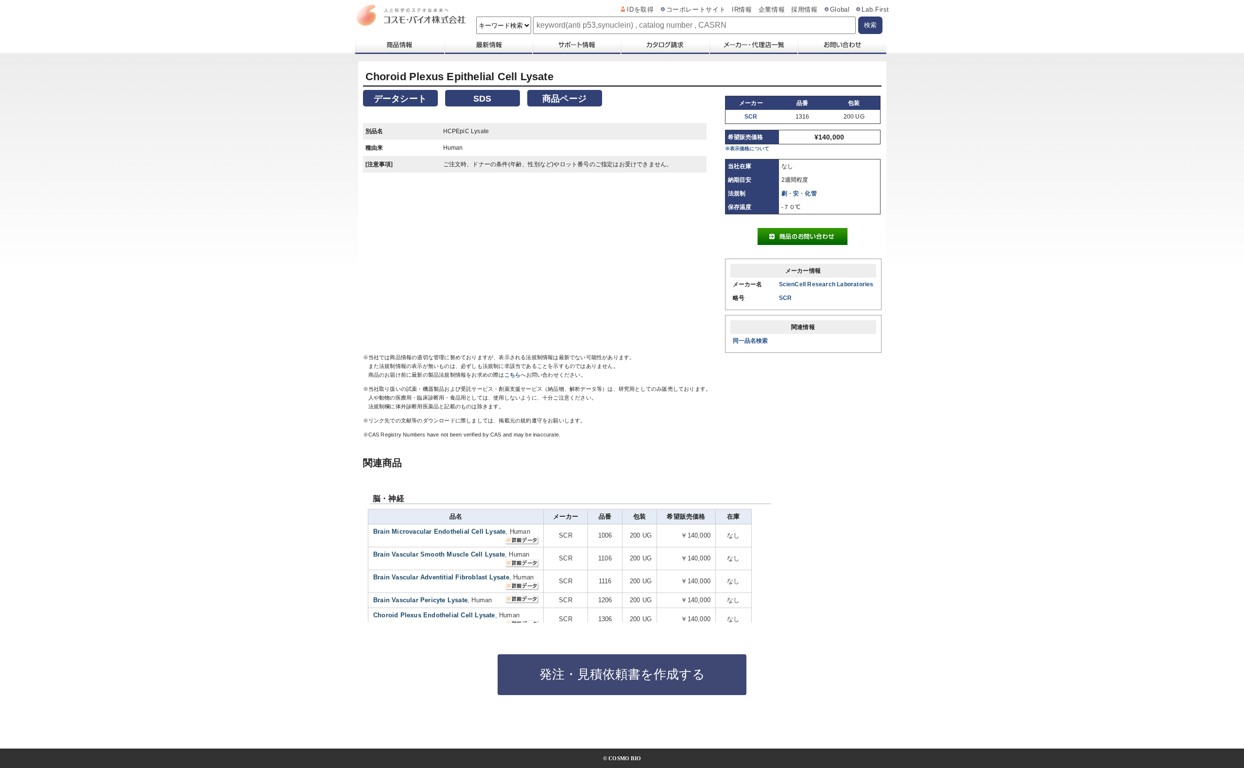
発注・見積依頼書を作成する (622, 674)
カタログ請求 (665, 44)
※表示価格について (747, 148)
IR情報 (742, 9)
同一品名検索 (750, 340)
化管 (810, 193)
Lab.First (875, 9)
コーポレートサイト (696, 9)
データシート (400, 99)
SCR (751, 116)
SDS (482, 99)
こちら (512, 375)
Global (840, 9)
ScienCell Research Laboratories (826, 284)
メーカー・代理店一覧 (753, 44)
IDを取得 (640, 9)
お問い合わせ (841, 44)
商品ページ (564, 99)
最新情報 (488, 44)
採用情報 (804, 9)
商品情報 (399, 44)
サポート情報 (576, 44)
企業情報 (772, 9)
